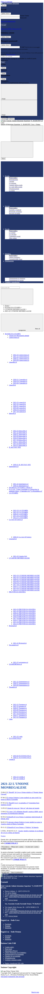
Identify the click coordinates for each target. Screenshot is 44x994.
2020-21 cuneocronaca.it (21, 358)
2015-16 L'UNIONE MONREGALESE (26, 588)
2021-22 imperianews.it (20, 484)
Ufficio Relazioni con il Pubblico (15, 952)
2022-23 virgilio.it (19, 777)
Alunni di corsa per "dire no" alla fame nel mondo (23, 808)
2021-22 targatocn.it (19, 706)
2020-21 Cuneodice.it (20, 379)
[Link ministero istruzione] (10, 3)
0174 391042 (12, 909)
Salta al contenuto (6, 2)
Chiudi (3, 68)
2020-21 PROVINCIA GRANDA (24, 613)
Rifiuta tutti (17, 847)
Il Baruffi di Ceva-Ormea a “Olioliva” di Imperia (22, 827)
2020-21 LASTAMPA (20, 514)
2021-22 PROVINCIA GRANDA (24, 611)
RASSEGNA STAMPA (13, 307)
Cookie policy (9, 947)
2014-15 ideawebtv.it (20, 445)
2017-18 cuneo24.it (19, 411)
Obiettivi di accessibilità (12, 956)
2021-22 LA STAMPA (20, 512)
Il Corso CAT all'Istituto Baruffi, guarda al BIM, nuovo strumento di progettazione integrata (22, 812)
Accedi (4, 5)
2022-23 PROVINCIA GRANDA (24, 609)
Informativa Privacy (11, 951)
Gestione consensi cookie (13, 960)
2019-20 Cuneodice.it (20, 383)
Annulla (4, 119)
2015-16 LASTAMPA (20, 516)
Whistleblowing (10, 958)
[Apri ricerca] (27, 133)
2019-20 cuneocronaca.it (21, 360)
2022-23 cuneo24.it (19, 402)
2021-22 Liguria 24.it (20, 556)
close (3, 158)
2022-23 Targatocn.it (20, 704)
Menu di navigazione (29, 329)
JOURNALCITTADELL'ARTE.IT (20, 487)
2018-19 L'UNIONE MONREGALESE (26, 583)
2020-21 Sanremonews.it (21, 683)
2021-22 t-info (17, 736)
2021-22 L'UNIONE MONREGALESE (26, 577)
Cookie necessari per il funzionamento (13, 865)
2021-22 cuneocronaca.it (21, 357)
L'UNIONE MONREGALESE (15, 309)
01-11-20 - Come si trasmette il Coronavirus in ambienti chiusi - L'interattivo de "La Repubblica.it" (25, 490)
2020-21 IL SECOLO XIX (22, 465)
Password (23, 18)
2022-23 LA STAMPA (20, 510)
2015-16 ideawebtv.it (20, 443)
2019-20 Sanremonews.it (21, 685)
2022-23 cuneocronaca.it (21, 355)
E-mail (22, 47)
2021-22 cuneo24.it (19, 404)
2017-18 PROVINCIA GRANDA (24, 618)
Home (7, 306)
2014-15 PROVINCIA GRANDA (24, 624)
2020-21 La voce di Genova (22, 537)
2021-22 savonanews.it (20, 662)
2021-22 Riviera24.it (20, 643)
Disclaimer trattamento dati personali (12, 976)
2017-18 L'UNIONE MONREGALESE (26, 584)
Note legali (8, 949)
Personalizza (5, 847)
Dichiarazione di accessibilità (14, 954)
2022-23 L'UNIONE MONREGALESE (26, 575)
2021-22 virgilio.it (19, 779)
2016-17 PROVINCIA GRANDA (24, 620)
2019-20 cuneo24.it (19, 408)
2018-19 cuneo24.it (19, 410)
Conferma (11, 119)
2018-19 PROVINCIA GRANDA (24, 616)
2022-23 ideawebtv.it (20, 431)
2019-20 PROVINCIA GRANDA (24, 615)
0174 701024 (12, 893)
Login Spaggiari (10, 54)
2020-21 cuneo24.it (19, 406)
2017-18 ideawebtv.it (20, 440)
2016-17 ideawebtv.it (20, 442)
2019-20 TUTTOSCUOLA (22, 756)
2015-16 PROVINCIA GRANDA (24, 622)
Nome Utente (24, 16)
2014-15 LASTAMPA (20, 518)
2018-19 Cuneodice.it (20, 381)
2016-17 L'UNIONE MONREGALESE (26, 586)
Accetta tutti (32, 847)
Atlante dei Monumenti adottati (19, 335)
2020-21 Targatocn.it (20, 708)
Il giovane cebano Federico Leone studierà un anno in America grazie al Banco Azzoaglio (21, 823)
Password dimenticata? (8, 21)
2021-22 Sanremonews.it (21, 682)
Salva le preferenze (16, 872)
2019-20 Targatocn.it (20, 710)
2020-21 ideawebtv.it (20, 434)
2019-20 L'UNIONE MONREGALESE (26, 581)
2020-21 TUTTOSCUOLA (22, 757)
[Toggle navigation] (17, 150)
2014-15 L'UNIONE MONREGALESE (26, 590)
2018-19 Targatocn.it (20, 712)
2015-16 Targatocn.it (20, 717)
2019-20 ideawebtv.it (20, 436)
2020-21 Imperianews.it (20, 486)
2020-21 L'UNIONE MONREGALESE (26, 579)
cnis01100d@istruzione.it (26, 895)
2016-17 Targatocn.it (20, 715)
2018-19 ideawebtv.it (20, 438)
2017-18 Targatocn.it (20, 714)
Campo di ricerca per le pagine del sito (13, 285)
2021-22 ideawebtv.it (20, 433)
